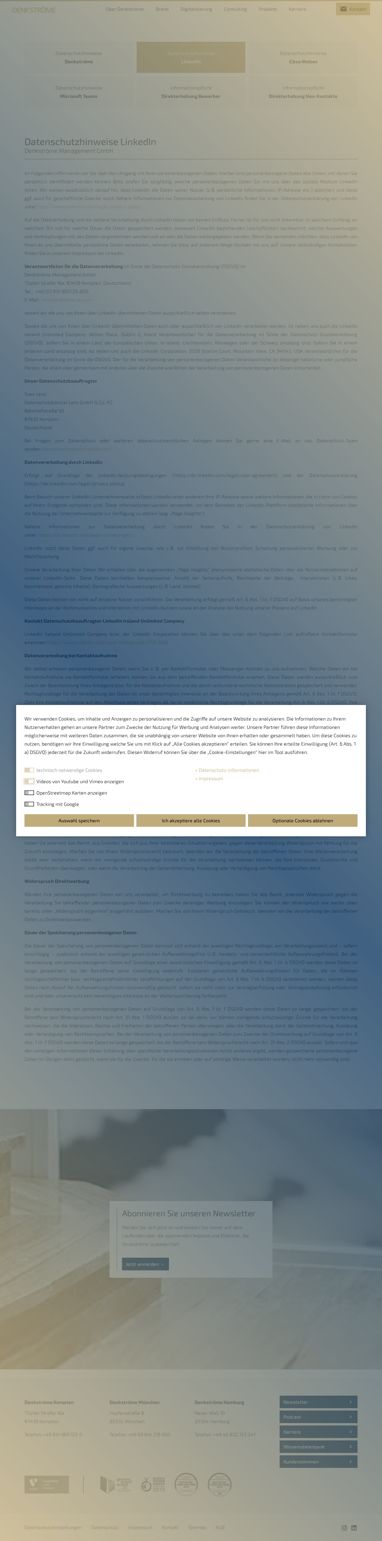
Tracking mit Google (57, 804)
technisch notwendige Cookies (69, 770)
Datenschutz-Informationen (228, 770)
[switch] (29, 781)
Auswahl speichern (79, 820)
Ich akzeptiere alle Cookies (191, 820)
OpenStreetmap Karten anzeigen (71, 792)
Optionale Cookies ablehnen (302, 820)
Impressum (210, 778)
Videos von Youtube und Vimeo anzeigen (80, 781)
